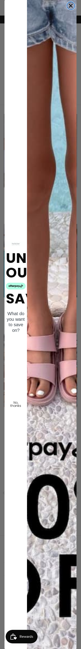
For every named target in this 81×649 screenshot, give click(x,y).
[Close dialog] (71, 6)
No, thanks (15, 404)
